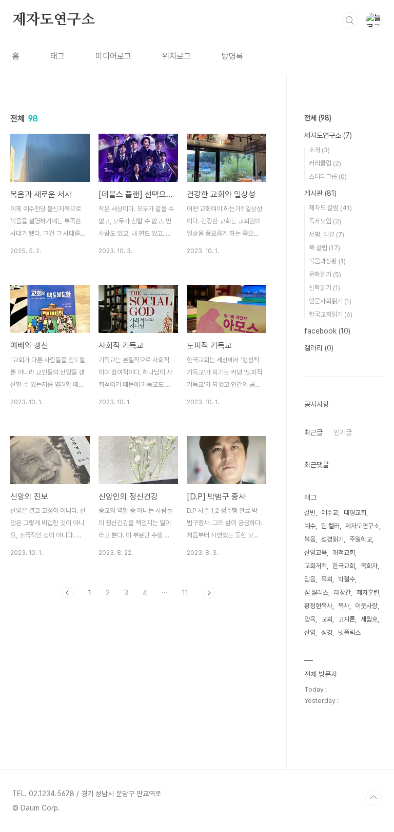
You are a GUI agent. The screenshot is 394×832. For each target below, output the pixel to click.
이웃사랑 (366, 606)
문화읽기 (325, 274)
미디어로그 (113, 56)
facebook (327, 331)
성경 (326, 632)
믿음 (310, 579)
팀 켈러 (330, 526)
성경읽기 (332, 539)
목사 (343, 606)
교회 (326, 619)
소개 (319, 150)
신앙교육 (315, 552)
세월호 (369, 619)
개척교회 (343, 552)
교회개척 (315, 566)
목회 (326, 579)
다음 (209, 593)
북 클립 (324, 248)
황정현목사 (318, 606)
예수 (310, 526)
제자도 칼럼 (330, 208)
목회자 (369, 566)
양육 (310, 619)
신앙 (310, 632)
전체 (317, 118)
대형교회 (355, 512)
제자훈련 (368, 592)
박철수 (346, 579)
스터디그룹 (328, 176)
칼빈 (310, 512)
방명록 (232, 56)
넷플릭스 (349, 632)
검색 (350, 20)
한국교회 (343, 566)
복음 (310, 539)
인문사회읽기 (330, 301)
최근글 (313, 432)
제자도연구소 (53, 20)
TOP (373, 797)
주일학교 (360, 539)
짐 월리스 (316, 592)
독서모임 (325, 221)
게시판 (320, 193)
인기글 (342, 432)
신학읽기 (324, 288)
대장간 (342, 592)
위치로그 (176, 56)
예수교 (329, 512)
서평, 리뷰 (326, 234)
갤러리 (318, 348)
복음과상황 (327, 261)
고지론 (346, 619)
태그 (57, 56)
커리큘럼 (325, 163)
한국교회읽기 (330, 314)
